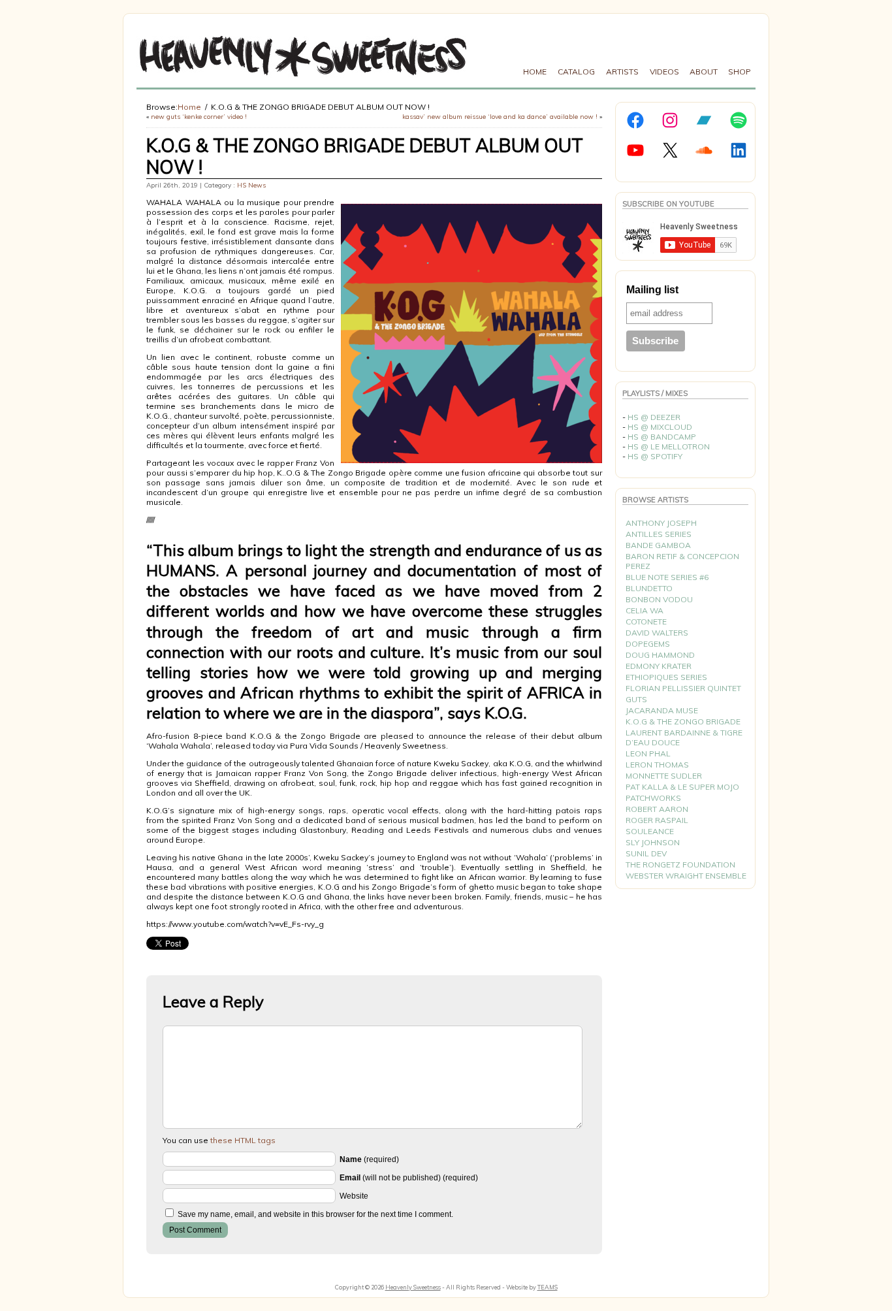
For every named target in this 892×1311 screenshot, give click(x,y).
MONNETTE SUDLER (664, 776)
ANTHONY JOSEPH (661, 523)
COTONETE (646, 621)
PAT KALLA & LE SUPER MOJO (682, 787)
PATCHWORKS (653, 798)
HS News (251, 185)
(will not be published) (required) (409, 1177)
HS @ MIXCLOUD (660, 427)
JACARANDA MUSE (662, 710)
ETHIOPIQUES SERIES (666, 677)
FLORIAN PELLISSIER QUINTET (683, 688)
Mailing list (652, 289)
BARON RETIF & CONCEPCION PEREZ (682, 561)
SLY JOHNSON (653, 842)
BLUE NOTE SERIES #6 (667, 577)
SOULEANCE (650, 831)
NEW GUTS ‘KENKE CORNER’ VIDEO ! (199, 116)
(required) (369, 1159)
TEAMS (547, 1287)
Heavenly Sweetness (413, 1287)
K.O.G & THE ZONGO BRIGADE (683, 721)
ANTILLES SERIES (659, 534)
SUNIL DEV (646, 853)
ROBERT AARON (657, 809)
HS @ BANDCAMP (662, 437)
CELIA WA (644, 610)
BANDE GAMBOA (658, 545)
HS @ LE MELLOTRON (669, 446)
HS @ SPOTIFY (655, 456)
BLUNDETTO (649, 588)
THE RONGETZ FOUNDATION (680, 864)
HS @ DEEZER (654, 417)
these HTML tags (243, 1140)
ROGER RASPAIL (657, 820)
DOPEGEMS (648, 644)
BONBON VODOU (659, 599)
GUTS (636, 699)
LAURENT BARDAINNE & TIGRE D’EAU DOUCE (684, 737)
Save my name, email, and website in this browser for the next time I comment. (315, 1214)
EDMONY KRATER (659, 666)
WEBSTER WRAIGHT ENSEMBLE (686, 876)
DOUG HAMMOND (660, 655)
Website (354, 1196)
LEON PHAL (648, 753)
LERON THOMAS (657, 764)
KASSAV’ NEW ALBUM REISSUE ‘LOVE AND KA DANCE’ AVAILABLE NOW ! (499, 116)
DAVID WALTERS (657, 633)
